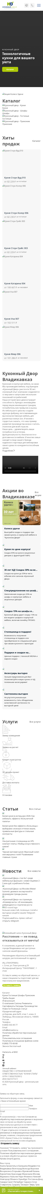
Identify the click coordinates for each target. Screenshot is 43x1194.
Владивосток (34, 1166)
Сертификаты (8, 1006)
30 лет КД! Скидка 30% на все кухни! (20, 569)
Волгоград (17, 1168)
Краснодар (16, 1174)
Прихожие (30, 995)
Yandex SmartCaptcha (10, 1158)
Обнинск (14, 1179)
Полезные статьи (19, 1008)
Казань (36, 1171)
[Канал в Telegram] (3, 1063)
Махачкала (27, 1174)
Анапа (3, 1166)
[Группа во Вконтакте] (3, 1054)
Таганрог (25, 1184)
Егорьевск (17, 1171)
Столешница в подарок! (17, 631)
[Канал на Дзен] (3, 1065)
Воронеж (34, 1168)
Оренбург (23, 1179)
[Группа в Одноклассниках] (3, 1057)
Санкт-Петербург (16, 1182)
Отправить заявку (10, 1143)
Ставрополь (6, 1184)
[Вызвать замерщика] (26, 5)
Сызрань (16, 1184)
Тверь (32, 1184)
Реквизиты (27, 1003)
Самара (4, 1182)
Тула (37, 1184)
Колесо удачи (12, 528)
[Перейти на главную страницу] (9, 5)
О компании (8, 1003)
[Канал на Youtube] (3, 1060)
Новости (6, 1008)
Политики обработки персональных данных (20, 1153)
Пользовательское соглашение (17, 1038)
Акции (12, 998)
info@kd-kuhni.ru (10, 1030)
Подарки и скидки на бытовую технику (16, 652)
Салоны (18, 1003)
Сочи (34, 1182)
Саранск (28, 1182)
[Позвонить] (32, 5)
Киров (3, 1174)
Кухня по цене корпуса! (17, 549)
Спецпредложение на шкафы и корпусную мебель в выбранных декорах (21, 590)
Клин (8, 1174)
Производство (31, 1006)
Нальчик (14, 1176)
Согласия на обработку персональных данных (18, 1118)
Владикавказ (6, 1168)
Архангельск (12, 1166)
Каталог (10, 69)
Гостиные (12, 995)
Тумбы (5, 998)
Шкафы (21, 995)
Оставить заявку (11, 985)
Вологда (26, 1168)
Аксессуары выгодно (15, 673)
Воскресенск (6, 1171)
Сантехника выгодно (16, 693)
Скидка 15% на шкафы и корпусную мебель (18, 611)
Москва (36, 1174)
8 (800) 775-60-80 (10, 1043)
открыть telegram (10, 921)
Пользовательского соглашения (23, 1150)
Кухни (5, 995)
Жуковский (27, 1171)
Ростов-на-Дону (35, 1179)
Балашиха (23, 1166)
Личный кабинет (9, 1068)
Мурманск (5, 1176)
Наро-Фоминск (26, 1176)
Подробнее (7, 450)
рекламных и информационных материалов (20, 1132)
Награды (20, 1006)
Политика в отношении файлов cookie (20, 1041)
